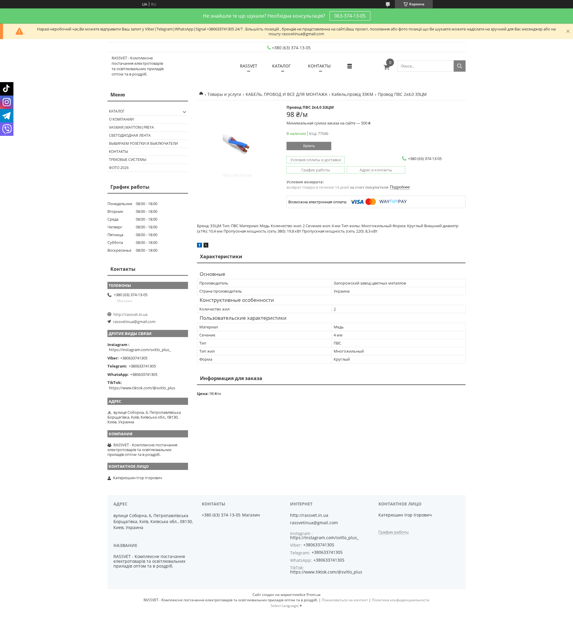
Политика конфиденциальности (400, 599)
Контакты (118, 151)
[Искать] (460, 66)
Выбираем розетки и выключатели (143, 143)
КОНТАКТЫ (319, 66)
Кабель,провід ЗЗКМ (352, 94)
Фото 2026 (119, 167)
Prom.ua (313, 594)
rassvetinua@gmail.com (134, 321)
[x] (206, 246)
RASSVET (248, 66)
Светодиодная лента (130, 135)
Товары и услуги (224, 94)
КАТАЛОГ (281, 66)
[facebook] (199, 246)
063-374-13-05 (350, 16)
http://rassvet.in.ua (130, 314)
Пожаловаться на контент (345, 599)
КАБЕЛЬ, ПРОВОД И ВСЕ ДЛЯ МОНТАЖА (286, 94)
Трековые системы (127, 159)
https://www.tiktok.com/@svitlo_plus (142, 387)
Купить (309, 146)
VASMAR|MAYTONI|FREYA (131, 127)
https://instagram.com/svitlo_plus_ (140, 349)
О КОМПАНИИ (121, 119)
